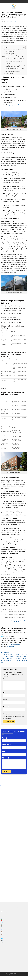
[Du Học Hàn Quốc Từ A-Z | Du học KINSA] (14, 6)
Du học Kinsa (10, 646)
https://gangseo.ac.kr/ (14, 105)
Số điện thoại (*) (6, 744)
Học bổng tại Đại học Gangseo (14, 71)
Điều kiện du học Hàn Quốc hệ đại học (16, 58)
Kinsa (14, 21)
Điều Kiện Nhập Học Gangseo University (13, 57)
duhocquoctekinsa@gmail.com (15, 922)
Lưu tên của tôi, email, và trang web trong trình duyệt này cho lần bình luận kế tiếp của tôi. (14, 716)
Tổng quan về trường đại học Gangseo (13, 49)
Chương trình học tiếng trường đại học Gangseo (14, 62)
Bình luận (6, 679)
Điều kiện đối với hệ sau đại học (14, 60)
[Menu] (2, 6)
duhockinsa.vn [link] (12, 938)
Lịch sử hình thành (10, 51)
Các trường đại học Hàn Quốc (17, 621)
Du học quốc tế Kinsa (14, 644)
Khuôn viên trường (10, 53)
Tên (4, 692)
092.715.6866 (22, 920)
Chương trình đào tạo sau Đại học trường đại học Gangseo (15, 69)
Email (5, 699)
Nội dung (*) (5, 758)
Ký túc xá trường (9, 73)
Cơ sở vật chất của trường (11, 55)
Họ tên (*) (4, 738)
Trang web (6, 706)
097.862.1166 (14, 920)
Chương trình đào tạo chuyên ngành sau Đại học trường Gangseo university (15, 65)
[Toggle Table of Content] (23, 47)
